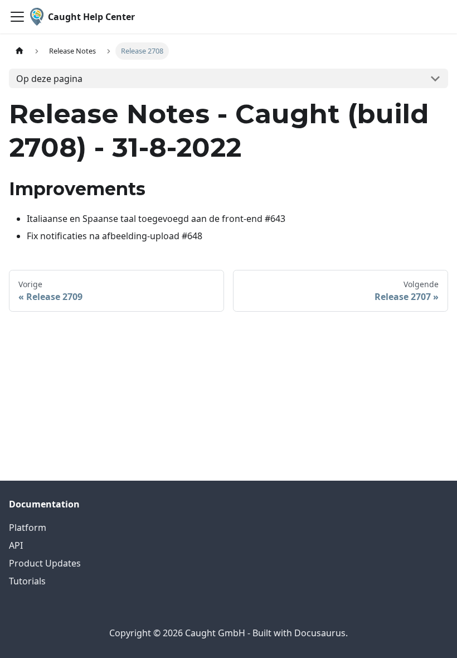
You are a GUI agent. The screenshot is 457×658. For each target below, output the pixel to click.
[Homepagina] (19, 51)
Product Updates (45, 563)
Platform (27, 527)
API (16, 545)
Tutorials (27, 581)
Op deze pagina (49, 78)
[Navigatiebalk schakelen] (17, 16)
